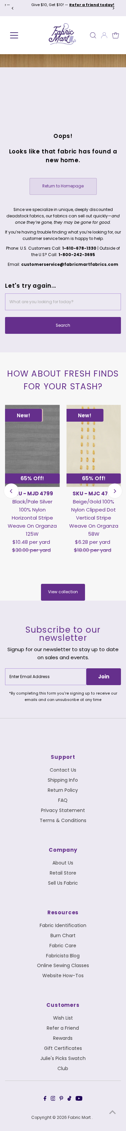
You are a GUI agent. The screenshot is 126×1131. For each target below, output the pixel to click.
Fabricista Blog (63, 955)
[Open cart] (115, 35)
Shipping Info (63, 780)
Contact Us (63, 770)
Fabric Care (62, 945)
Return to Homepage (63, 186)
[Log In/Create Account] (104, 35)
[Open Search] (93, 35)
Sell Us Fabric (63, 883)
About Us (62, 862)
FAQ (63, 800)
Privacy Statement (63, 810)
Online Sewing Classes (63, 965)
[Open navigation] (21, 35)
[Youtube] (79, 1099)
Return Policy (63, 790)
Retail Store (63, 873)
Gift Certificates (63, 1048)
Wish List (63, 1018)
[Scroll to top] (112, 1112)
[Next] (113, 8)
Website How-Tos (63, 975)
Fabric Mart (80, 1117)
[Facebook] (45, 1099)
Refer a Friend (63, 1028)
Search (63, 325)
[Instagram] (53, 1099)
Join (103, 676)
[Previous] (12, 8)
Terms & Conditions (63, 820)
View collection (63, 592)
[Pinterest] (61, 1099)
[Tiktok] (69, 1099)
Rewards (63, 1038)
